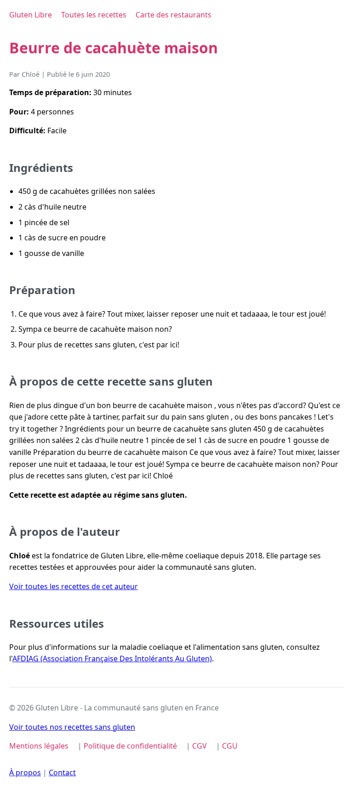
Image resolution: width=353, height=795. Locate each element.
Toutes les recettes (93, 15)
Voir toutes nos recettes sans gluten (72, 727)
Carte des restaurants (173, 15)
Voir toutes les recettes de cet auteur (73, 586)
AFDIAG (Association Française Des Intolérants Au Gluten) (112, 658)
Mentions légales (38, 746)
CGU (230, 746)
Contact (62, 772)
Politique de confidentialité (130, 746)
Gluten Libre (30, 15)
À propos (25, 772)
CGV (199, 746)
